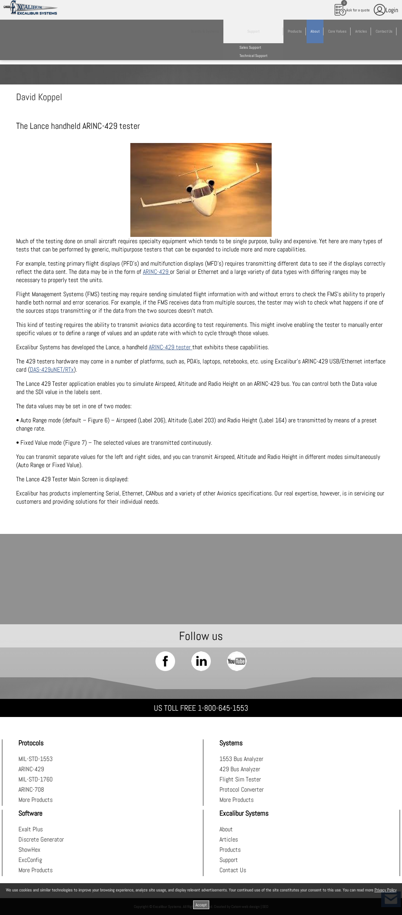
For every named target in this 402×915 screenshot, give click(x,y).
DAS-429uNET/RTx (52, 369)
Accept (201, 905)
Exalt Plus (30, 829)
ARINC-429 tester (170, 347)
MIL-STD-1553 (35, 759)
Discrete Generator (41, 839)
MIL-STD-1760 (35, 779)
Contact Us (232, 870)
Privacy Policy (386, 890)
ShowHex (29, 849)
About (226, 829)
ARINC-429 (156, 272)
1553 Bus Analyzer (241, 759)
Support (228, 860)
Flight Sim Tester (240, 779)
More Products (35, 800)
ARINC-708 (31, 789)
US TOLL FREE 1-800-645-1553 (201, 708)
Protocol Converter (241, 789)
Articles (228, 839)
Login (392, 10)
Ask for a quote (357, 7)
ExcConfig (30, 860)
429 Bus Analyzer (239, 769)
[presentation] (201, 190)
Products (230, 849)
